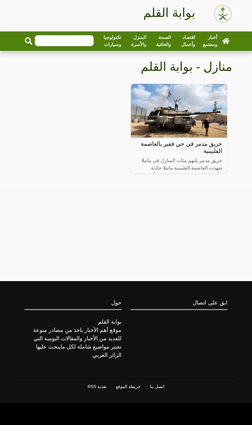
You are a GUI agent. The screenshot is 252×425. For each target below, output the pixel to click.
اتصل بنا (157, 386)
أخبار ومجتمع (210, 41)
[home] (226, 41)
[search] (28, 41)
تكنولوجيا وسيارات (112, 41)
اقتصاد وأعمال (188, 41)
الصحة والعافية (163, 41)
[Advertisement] (126, 232)
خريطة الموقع (128, 386)
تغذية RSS (97, 386)
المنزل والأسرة (138, 41)
